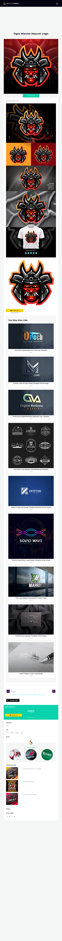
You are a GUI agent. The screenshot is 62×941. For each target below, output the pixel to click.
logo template (22, 694)
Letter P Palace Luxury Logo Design (31, 673)
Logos (7, 725)
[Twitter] (9, 816)
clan (7, 732)
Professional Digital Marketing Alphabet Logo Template (31, 416)
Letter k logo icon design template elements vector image (31, 507)
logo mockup (15, 694)
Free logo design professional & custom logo (31, 598)
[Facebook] (7, 816)
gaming (17, 732)
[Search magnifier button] (53, 691)
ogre (22, 732)
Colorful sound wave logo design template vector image (31, 560)
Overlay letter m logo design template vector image (31, 383)
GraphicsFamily (31, 747)
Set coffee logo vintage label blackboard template (31, 469)
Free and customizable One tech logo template (31, 350)
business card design (31, 694)
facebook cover (41, 694)
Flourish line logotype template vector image (31, 636)
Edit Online (32, 95)
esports (12, 732)
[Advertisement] (31, 21)
